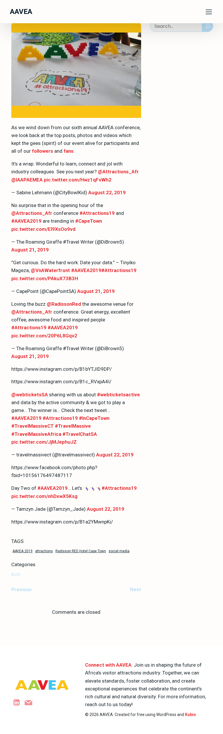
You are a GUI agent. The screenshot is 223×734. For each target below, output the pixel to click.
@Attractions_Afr (118, 171)
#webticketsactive (118, 394)
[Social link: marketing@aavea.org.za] (31, 702)
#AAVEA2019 (26, 221)
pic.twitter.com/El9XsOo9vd (43, 229)
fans (68, 151)
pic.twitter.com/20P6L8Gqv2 (44, 336)
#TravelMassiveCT (32, 426)
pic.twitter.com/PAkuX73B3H (44, 278)
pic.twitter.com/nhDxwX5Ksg (44, 496)
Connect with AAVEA (108, 665)
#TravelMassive (73, 426)
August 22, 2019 (107, 192)
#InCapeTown (94, 418)
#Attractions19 (97, 213)
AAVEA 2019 (22, 551)
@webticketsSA (29, 394)
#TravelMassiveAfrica (36, 434)
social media (119, 551)
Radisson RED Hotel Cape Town (80, 551)
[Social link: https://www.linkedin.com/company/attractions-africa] (19, 702)
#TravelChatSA (79, 434)
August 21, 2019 (30, 250)
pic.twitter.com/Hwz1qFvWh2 (78, 180)
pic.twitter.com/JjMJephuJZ (44, 442)
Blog (15, 575)
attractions (44, 551)
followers (42, 151)
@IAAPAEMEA (27, 180)
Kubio (190, 714)
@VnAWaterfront (50, 270)
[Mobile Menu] (208, 11)
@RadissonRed (64, 304)
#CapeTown (88, 221)
